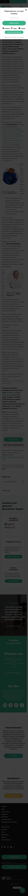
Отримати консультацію (14, 32)
